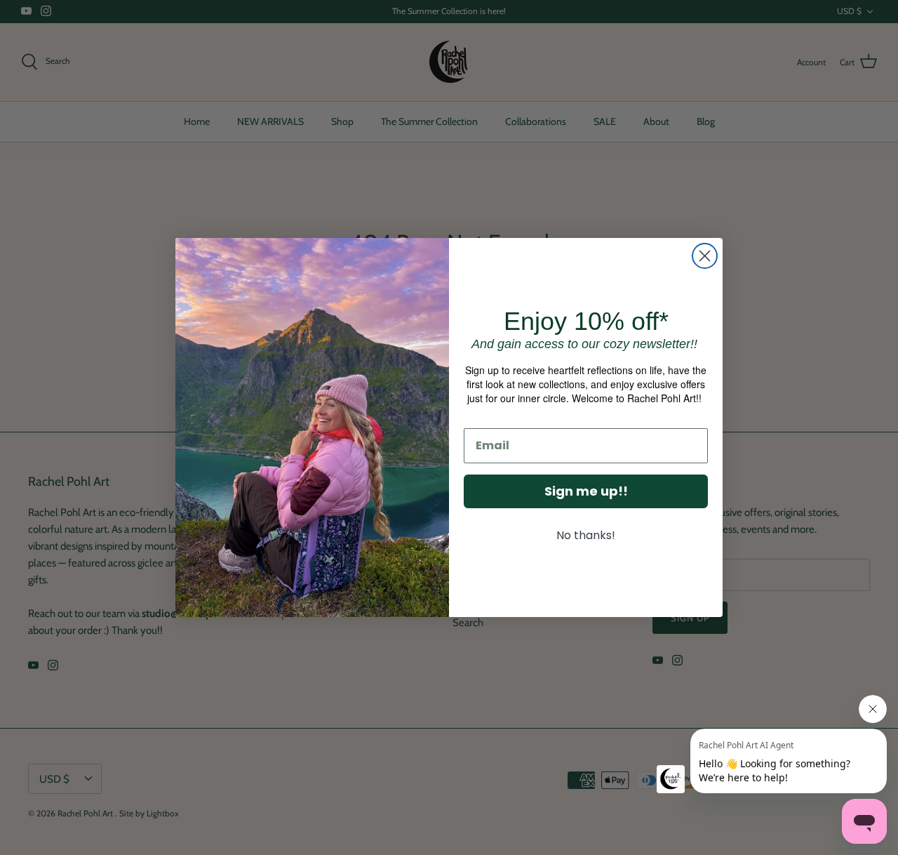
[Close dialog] (704, 256)
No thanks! (585, 535)
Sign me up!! (586, 491)
